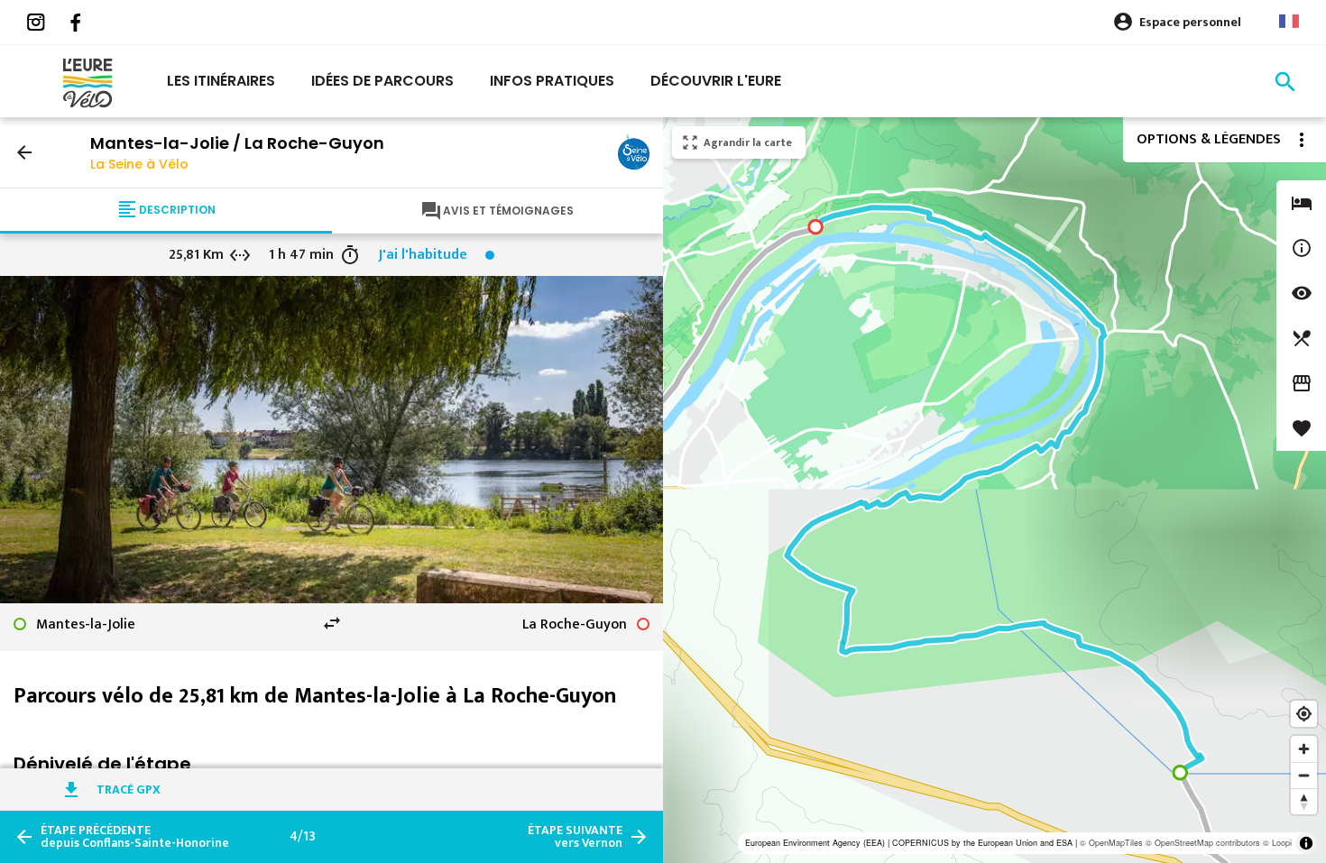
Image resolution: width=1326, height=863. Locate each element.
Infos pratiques (552, 80)
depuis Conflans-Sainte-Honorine (135, 836)
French (1289, 21)
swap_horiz (332, 623)
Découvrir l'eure (715, 80)
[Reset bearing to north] (1304, 801)
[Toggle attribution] (1306, 843)
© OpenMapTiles (1111, 843)
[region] (994, 490)
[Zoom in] (1304, 749)
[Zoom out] (1304, 775)
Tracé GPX (129, 789)
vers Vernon (575, 836)
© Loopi (1277, 843)
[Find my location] (1304, 714)
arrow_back (24, 152)
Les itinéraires (221, 80)
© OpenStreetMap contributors (1203, 843)
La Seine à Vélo (139, 164)
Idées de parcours (382, 80)
